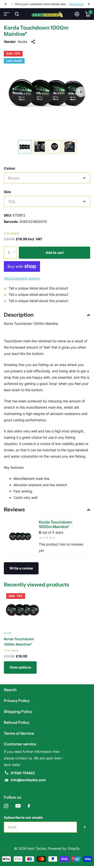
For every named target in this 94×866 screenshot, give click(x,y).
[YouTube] (17, 806)
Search (10, 689)
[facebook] (29, 806)
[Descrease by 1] (15, 257)
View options (20, 667)
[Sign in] (77, 14)
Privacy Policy (17, 700)
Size (7, 192)
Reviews (14, 509)
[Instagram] (6, 806)
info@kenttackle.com (28, 780)
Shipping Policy (18, 711)
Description (19, 315)
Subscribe (84, 827)
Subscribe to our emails (23, 817)
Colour (9, 168)
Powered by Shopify (64, 848)
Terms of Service (19, 733)
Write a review (21, 568)
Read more (76, 4)
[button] (5, 4)
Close (16, 14)
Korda (22, 41)
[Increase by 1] (15, 248)
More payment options (22, 278)
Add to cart (55, 252)
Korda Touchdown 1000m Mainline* (19, 641)
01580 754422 (23, 773)
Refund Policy (16, 722)
